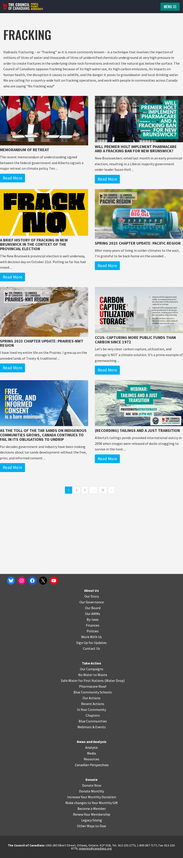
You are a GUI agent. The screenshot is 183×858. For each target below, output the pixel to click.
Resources (91, 759)
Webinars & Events (91, 727)
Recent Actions (92, 703)
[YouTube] (54, 581)
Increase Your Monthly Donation (91, 797)
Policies (93, 631)
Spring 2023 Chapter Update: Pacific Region (138, 243)
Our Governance (91, 602)
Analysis (91, 747)
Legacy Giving (91, 820)
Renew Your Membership (91, 814)
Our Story (91, 596)
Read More (12, 178)
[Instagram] (22, 581)
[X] (43, 581)
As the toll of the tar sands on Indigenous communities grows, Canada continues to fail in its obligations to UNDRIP (43, 435)
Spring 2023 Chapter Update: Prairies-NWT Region (41, 343)
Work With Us (91, 637)
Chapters (93, 715)
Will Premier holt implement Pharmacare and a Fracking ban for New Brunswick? (136, 149)
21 (103, 490)
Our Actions (91, 698)
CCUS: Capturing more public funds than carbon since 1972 (135, 339)
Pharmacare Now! (92, 686)
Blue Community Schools (92, 692)
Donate (91, 779)
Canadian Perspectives (91, 765)
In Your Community (91, 709)
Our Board (92, 608)
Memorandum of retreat (24, 149)
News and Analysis (91, 741)
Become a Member (91, 808)
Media (91, 753)
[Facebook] (32, 581)
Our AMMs (92, 613)
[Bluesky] (11, 581)
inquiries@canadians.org (95, 848)
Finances (92, 625)
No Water (85, 674)
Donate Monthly (91, 791)
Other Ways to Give (91, 826)
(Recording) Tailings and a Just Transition (137, 430)
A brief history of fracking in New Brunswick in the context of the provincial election (34, 244)
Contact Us (91, 648)
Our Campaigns (91, 669)
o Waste (101, 674)
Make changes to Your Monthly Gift (91, 802)
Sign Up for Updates (91, 642)
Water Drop (114, 680)
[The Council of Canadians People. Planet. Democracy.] (23, 6)
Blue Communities (93, 721)
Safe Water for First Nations (82, 680)
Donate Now (91, 785)
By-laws (93, 619)
